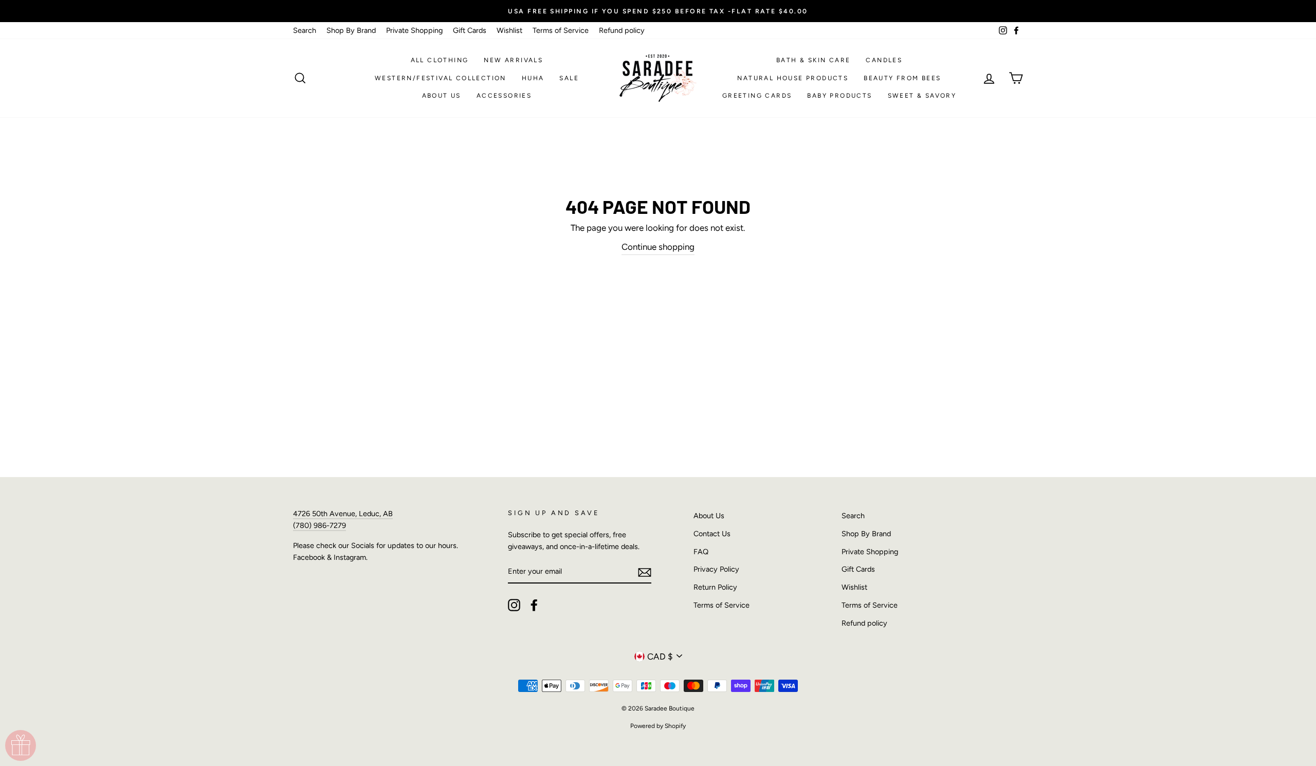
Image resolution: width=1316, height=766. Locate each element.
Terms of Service (561, 30)
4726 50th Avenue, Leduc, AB (343, 513)
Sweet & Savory (922, 95)
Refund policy (622, 30)
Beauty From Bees (902, 78)
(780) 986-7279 (319, 525)
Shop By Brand (351, 30)
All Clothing (440, 60)
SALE (569, 78)
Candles (884, 60)
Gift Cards (469, 30)
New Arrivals (513, 60)
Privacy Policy (716, 569)
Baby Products (839, 95)
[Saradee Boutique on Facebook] (534, 605)
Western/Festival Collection (440, 78)
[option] (658, 11)
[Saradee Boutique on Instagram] (514, 605)
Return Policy (715, 587)
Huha (533, 78)
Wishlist (509, 30)
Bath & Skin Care (813, 60)
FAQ (700, 551)
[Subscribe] (644, 572)
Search (304, 30)
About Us (441, 95)
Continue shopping (658, 247)
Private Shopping (414, 30)
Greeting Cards (757, 95)
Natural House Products (792, 78)
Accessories (504, 95)
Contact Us (711, 533)
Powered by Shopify (658, 725)
